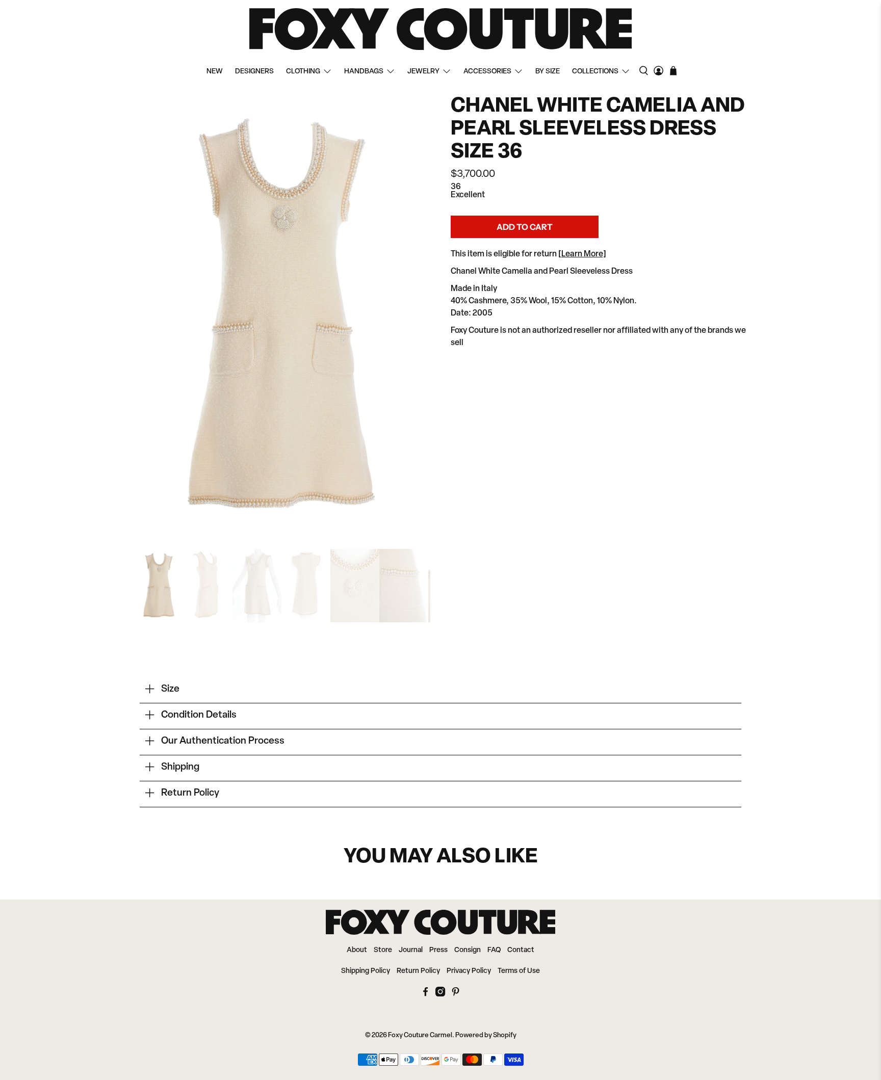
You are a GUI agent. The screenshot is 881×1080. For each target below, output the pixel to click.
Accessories (487, 71)
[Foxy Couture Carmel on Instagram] (440, 994)
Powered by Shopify (485, 1035)
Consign (467, 950)
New (214, 71)
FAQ (494, 950)
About (357, 950)
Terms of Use (519, 971)
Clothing (303, 71)
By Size (547, 71)
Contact (520, 950)
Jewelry (423, 71)
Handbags (363, 71)
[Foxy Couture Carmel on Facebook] (425, 994)
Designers (254, 71)
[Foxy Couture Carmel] (440, 29)
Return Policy (418, 971)
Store (383, 950)
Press (438, 950)
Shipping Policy (365, 971)
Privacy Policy (469, 971)
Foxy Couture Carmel (420, 1035)
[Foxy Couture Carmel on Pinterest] (455, 994)
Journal (411, 950)
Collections (595, 71)
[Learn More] (582, 254)
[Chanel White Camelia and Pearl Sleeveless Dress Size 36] (282, 317)
